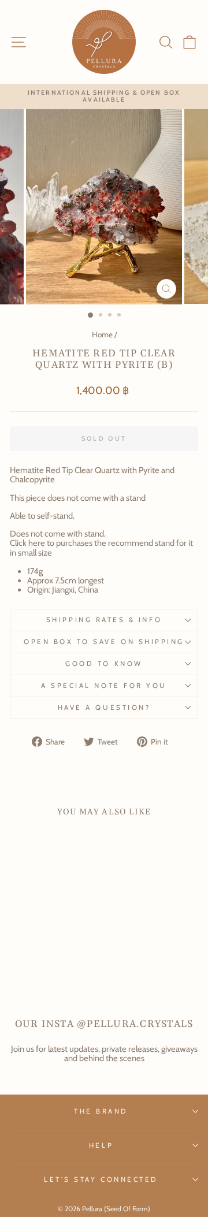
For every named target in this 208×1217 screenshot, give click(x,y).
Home (102, 334)
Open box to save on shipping (104, 642)
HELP (101, 1145)
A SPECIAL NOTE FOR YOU (104, 686)
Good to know (103, 664)
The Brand (101, 1111)
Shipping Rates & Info (104, 620)
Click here (27, 543)
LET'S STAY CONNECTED (101, 1179)
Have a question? (104, 708)
